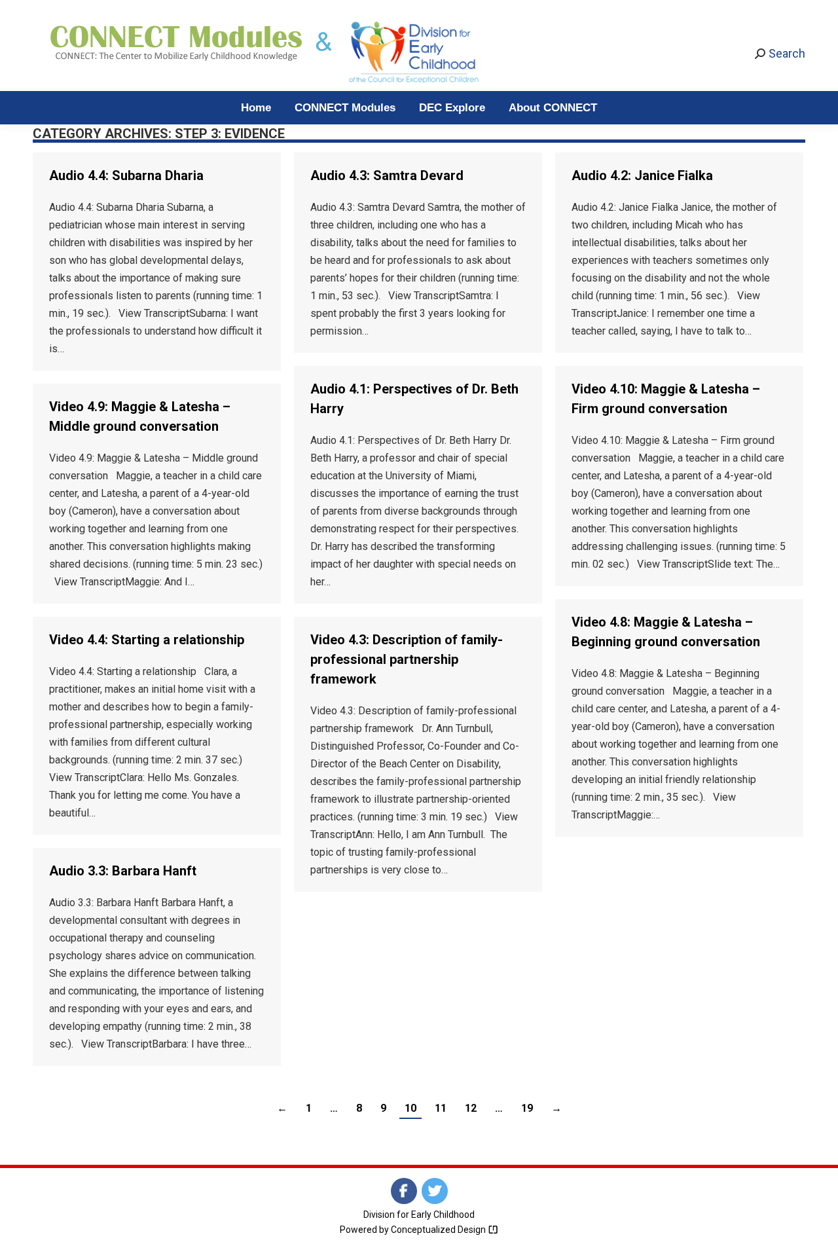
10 (410, 1108)
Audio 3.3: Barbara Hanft (122, 871)
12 (471, 1108)
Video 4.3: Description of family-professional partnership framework (406, 659)
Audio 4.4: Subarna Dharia (126, 175)
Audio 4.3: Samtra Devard (387, 175)
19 (527, 1108)
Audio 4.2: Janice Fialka (642, 175)
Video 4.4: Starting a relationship (146, 640)
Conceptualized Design (439, 1229)
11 (440, 1108)
